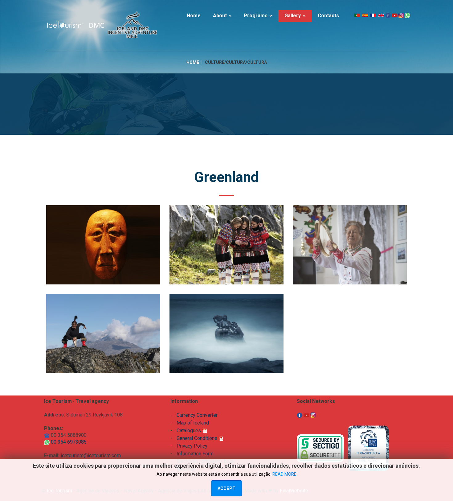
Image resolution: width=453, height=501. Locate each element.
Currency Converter (197, 415)
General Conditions (197, 438)
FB (44, 111)
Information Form (195, 454)
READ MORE (284, 474)
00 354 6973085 (68, 442)
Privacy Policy (192, 446)
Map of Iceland (193, 423)
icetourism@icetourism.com (91, 455)
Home (192, 62)
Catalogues (189, 430)
